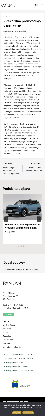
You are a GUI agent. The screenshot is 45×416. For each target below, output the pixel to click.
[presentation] (22, 207)
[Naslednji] (39, 219)
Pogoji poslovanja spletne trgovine (18, 358)
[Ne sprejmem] (42, 409)
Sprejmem (16, 413)
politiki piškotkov (22, 409)
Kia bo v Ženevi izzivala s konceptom (33, 167)
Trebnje (6, 321)
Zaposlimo (7, 336)
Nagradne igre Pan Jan (12, 347)
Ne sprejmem (28, 413)
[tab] (18, 246)
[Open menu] (42, 5)
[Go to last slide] (6, 219)
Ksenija (10, 31)
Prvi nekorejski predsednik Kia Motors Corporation (11, 169)
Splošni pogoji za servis (13, 362)
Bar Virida (7, 329)
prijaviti (35, 269)
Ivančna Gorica (9, 325)
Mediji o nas (8, 340)
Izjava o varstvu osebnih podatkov (18, 354)
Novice (6, 332)
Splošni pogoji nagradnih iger (16, 366)
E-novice (6, 343)
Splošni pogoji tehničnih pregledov (18, 370)
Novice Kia (7, 17)
